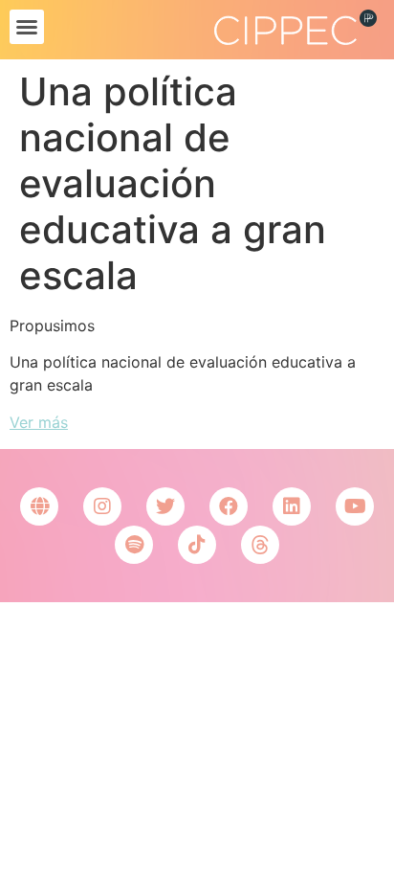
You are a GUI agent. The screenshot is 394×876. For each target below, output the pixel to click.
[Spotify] (134, 545)
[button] (27, 27)
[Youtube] (355, 506)
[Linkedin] (292, 506)
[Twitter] (165, 506)
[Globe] (39, 506)
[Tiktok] (197, 545)
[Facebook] (228, 506)
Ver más (39, 422)
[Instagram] (102, 506)
